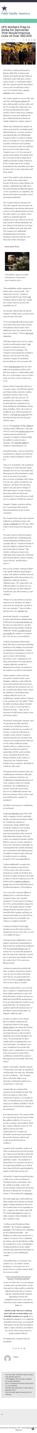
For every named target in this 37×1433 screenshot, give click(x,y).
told (15, 367)
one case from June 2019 (14, 813)
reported (15, 426)
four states (16, 1213)
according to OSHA (23, 980)
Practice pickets (20, 101)
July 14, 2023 (6, 40)
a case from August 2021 (23, 622)
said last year (22, 611)
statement (28, 1193)
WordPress (13, 1428)
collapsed (6, 577)
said (29, 297)
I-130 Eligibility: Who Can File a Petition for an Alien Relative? (18, 1380)
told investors (24, 431)
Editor (16, 1357)
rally (18, 1030)
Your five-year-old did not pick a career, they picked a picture (19, 1376)
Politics (13, 40)
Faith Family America (15, 13)
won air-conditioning (11, 524)
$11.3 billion (27, 426)
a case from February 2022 (18, 949)
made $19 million (21, 443)
